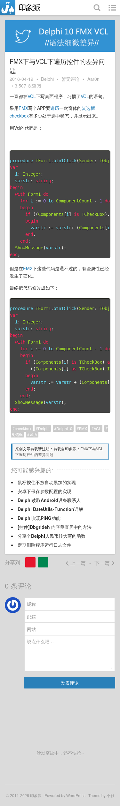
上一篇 (75, 562)
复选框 (88, 108)
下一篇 (104, 562)
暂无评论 (70, 79)
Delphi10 (64, 428)
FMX (23, 108)
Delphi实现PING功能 (39, 518)
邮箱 (31, 616)
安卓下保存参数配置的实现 (44, 491)
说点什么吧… (40, 641)
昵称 (31, 604)
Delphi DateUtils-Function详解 (50, 509)
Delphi (47, 79)
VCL (32, 96)
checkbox (19, 115)
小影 (110, 795)
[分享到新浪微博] (30, 562)
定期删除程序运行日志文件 (44, 545)
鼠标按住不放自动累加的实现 (47, 482)
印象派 (36, 795)
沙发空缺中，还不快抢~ (60, 752)
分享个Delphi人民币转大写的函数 (51, 536)
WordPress (75, 795)
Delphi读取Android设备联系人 (49, 500)
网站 (31, 629)
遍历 (54, 108)
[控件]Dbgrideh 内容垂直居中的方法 (55, 527)
